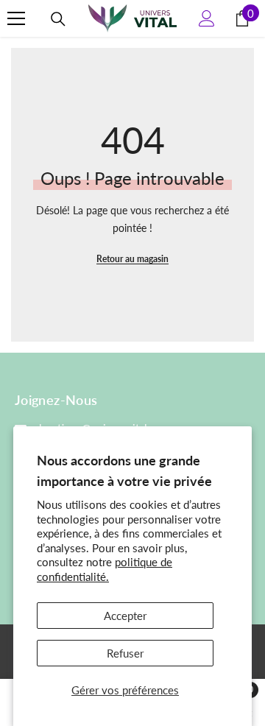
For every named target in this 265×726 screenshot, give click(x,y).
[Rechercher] (58, 19)
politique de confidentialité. (104, 569)
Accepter (125, 615)
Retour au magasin (132, 258)
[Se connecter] (207, 18)
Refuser (125, 653)
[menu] (16, 18)
